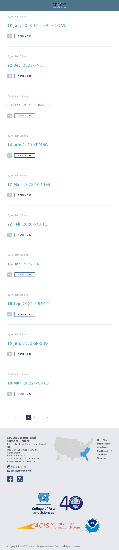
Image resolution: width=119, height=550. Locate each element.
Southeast (102, 450)
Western (102, 458)
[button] (9, 36)
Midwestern (103, 443)
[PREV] (9, 417)
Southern (102, 454)
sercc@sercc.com (21, 470)
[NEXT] (53, 417)
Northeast (102, 447)
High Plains (103, 440)
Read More (24, 36)
